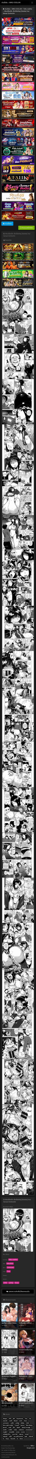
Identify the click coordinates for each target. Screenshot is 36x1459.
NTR (10, 1418)
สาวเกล (17, 1432)
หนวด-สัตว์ (14, 1434)
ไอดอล (21, 1438)
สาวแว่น (23, 1432)
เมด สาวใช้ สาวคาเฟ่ (18, 1436)
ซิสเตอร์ (15, 1421)
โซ (3, 1438)
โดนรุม (17, 1283)
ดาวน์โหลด (8, 223)
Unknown (10, 1267)
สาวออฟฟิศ (11, 1432)
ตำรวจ (25, 1421)
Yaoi (26, 1418)
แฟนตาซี (31, 1436)
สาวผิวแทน (21, 1429)
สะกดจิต (5, 1429)
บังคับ (5, 1283)
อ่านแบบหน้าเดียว (27, 228)
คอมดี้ (10, 1421)
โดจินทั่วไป (10, 1263)
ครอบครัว (5, 1421)
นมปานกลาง (6, 1423)
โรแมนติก (13, 1438)
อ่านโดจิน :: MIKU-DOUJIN (11, 2)
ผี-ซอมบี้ (17, 1425)
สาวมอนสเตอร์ (29, 1429)
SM (14, 1418)
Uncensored (19, 1418)
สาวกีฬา (10, 1429)
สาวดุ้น (15, 1429)
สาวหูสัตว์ (5, 1432)
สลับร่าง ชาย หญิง (26, 1427)
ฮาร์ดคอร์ (5, 1436)
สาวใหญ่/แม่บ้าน (6, 1434)
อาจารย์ (26, 1434)
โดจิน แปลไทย (13, 1260)
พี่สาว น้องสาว (29, 1425)
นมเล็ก (12, 1423)
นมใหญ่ (11, 1283)
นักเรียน (22, 1423)
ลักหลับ (18, 1427)
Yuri (30, 1418)
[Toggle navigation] (32, 2)
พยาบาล (22, 1425)
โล (17, 1438)
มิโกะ (14, 1427)
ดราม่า (20, 1421)
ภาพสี (9, 1427)
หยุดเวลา (21, 1434)
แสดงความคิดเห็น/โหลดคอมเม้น (19, 1291)
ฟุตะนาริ (5, 1427)
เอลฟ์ (25, 1436)
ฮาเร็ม (10, 1436)
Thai (8, 1271)
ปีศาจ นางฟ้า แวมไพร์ (8, 1425)
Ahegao (5, 1418)
